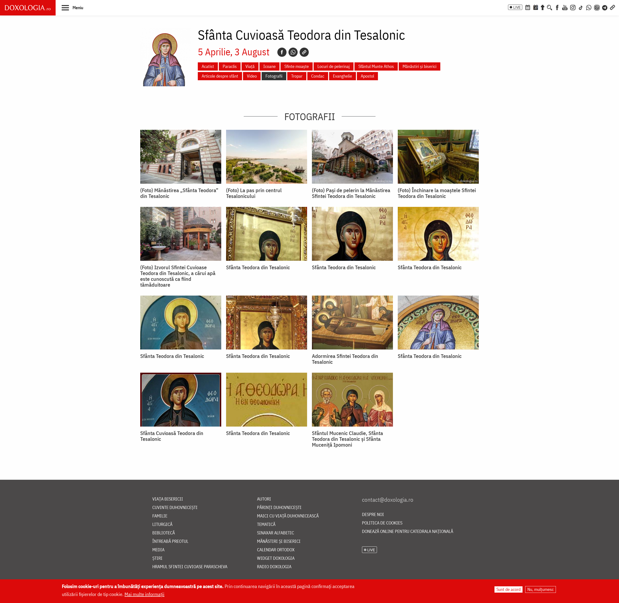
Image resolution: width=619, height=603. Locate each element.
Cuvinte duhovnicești (175, 507)
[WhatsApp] (588, 7)
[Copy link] (304, 52)
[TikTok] (580, 7)
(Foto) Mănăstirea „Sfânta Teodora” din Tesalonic (179, 193)
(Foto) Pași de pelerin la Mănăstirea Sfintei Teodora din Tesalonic (351, 193)
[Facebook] (557, 7)
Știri (157, 558)
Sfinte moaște (296, 66)
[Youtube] (564, 7)
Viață (250, 66)
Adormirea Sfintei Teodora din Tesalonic (345, 359)
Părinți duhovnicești (279, 507)
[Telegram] (605, 7)
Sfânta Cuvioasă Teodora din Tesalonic (171, 436)
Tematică (266, 524)
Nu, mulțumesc (540, 589)
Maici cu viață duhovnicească (288, 516)
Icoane (269, 66)
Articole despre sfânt (220, 76)
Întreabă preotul (170, 541)
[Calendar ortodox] (527, 7)
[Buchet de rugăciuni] (542, 7)
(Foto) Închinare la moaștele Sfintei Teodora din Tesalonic (437, 193)
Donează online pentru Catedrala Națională (407, 531)
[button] (72, 7)
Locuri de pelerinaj (333, 66)
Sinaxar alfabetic (275, 533)
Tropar (296, 76)
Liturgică (162, 524)
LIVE (517, 7)
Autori (264, 499)
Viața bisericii (167, 499)
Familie (159, 516)
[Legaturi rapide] (612, 7)
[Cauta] (549, 7)
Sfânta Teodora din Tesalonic (258, 267)
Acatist (208, 66)
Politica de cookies (382, 523)
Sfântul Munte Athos (376, 66)
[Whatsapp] (293, 52)
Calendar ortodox (276, 549)
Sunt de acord (508, 589)
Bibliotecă (163, 533)
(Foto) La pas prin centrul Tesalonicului (254, 193)
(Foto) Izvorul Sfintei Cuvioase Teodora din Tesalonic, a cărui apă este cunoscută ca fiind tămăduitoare (177, 276)
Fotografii (273, 76)
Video (252, 76)
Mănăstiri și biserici (419, 66)
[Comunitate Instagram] (596, 7)
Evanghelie (342, 76)
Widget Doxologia (276, 558)
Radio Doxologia (274, 566)
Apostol (367, 76)
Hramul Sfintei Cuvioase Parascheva (189, 566)
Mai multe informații (144, 594)
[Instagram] (572, 7)
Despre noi (373, 514)
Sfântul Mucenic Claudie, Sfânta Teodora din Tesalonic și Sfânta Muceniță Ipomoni (347, 439)
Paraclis (230, 66)
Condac (317, 76)
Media (158, 549)
